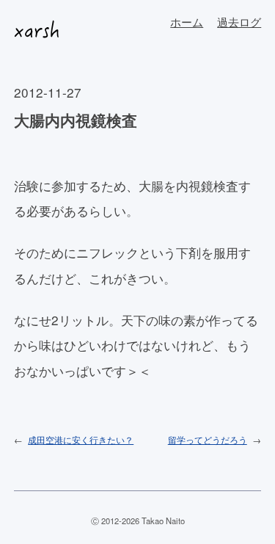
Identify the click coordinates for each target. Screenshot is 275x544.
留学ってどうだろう (207, 439)
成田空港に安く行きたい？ (80, 439)
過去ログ (239, 21)
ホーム (186, 21)
